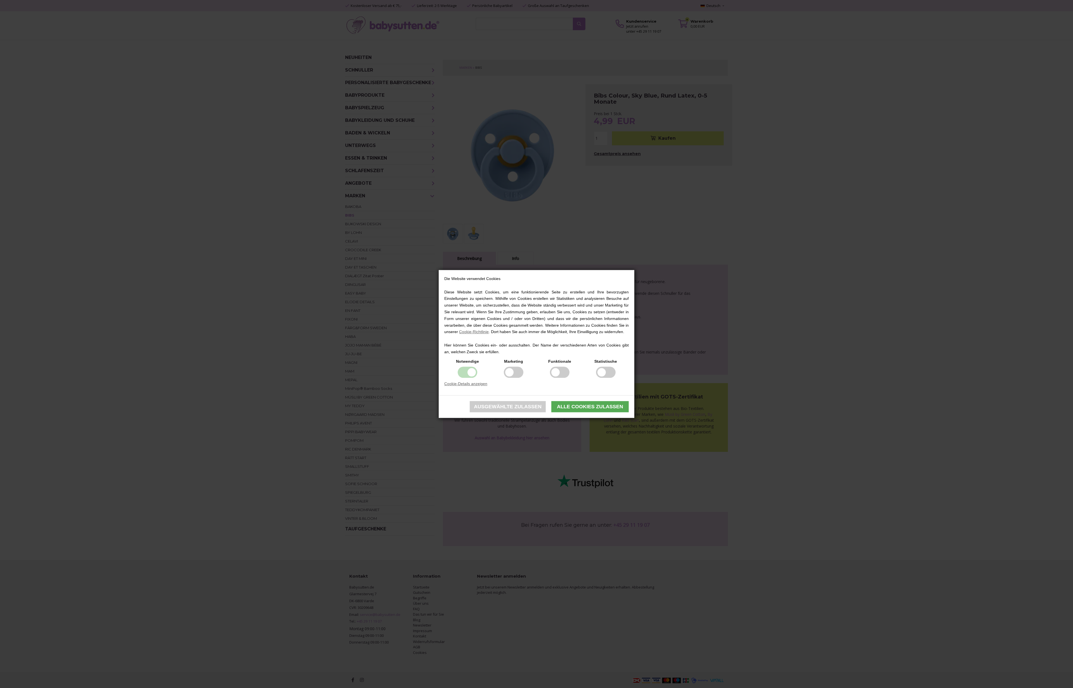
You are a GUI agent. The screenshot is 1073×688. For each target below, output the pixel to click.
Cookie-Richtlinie (474, 332)
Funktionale (559, 361)
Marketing (513, 361)
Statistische (605, 361)
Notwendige (467, 361)
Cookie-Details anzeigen (465, 383)
